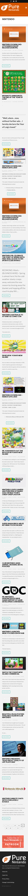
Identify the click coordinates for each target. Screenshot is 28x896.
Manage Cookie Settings (8, 882)
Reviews (18, 359)
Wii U (16, 50)
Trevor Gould (7, 101)
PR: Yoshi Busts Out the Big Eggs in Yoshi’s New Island (12, 452)
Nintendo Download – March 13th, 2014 (12, 396)
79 (17, 828)
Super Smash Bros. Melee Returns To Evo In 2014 (13, 524)
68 (6, 828)
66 (18, 825)
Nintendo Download (18, 221)
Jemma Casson (7, 50)
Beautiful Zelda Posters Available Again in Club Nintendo (13, 715)
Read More (6, 65)
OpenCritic (5, 875)
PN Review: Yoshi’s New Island (12, 356)
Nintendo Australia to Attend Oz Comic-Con (12, 315)
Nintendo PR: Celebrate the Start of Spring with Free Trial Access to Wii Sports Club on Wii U (13, 258)
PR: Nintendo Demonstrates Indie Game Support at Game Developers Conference (13, 599)
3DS (14, 50)
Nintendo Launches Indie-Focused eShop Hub (13, 632)
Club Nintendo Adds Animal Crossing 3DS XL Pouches (12, 564)
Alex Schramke (7, 359)
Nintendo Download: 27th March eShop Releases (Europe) (12, 46)
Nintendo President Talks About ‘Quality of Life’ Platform (13, 760)
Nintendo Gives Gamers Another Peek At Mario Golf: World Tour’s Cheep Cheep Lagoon (12, 492)
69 (10, 828)
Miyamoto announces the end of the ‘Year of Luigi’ (12, 97)
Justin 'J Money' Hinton (10, 170)
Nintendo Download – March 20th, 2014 (12, 167)
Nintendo (20, 50)
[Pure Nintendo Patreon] (13, 841)
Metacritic (4, 871)
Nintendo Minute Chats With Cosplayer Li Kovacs (12, 800)
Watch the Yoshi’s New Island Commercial (12, 673)
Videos (4, 498)
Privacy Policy (5, 878)
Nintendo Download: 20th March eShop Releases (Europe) (12, 217)
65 (15, 825)
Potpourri (20, 101)
